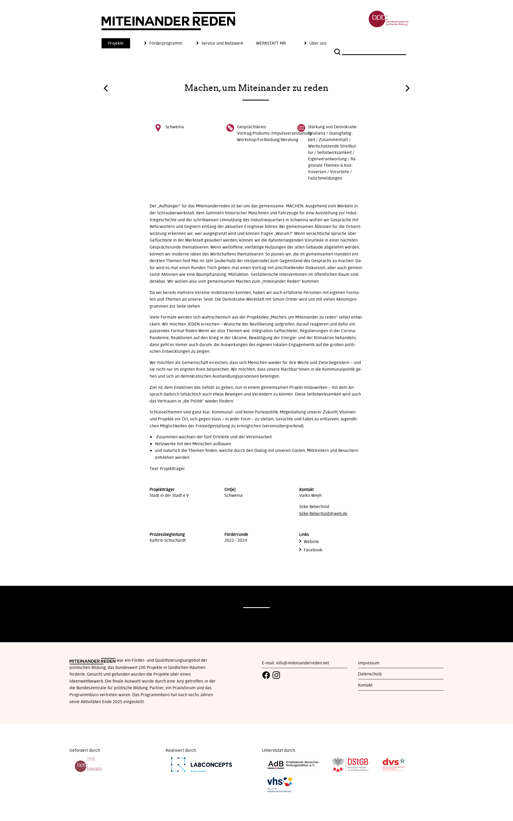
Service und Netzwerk (222, 43)
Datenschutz (370, 674)
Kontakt (365, 685)
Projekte (116, 43)
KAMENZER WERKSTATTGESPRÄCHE (106, 90)
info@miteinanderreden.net (302, 663)
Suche (338, 51)
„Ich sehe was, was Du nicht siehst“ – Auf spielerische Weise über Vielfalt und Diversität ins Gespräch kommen (407, 87)
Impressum (368, 663)
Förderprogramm (165, 43)
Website (311, 542)
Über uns (318, 43)
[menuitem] (122, 43)
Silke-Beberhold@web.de (323, 513)
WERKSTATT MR (271, 43)
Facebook (313, 550)
